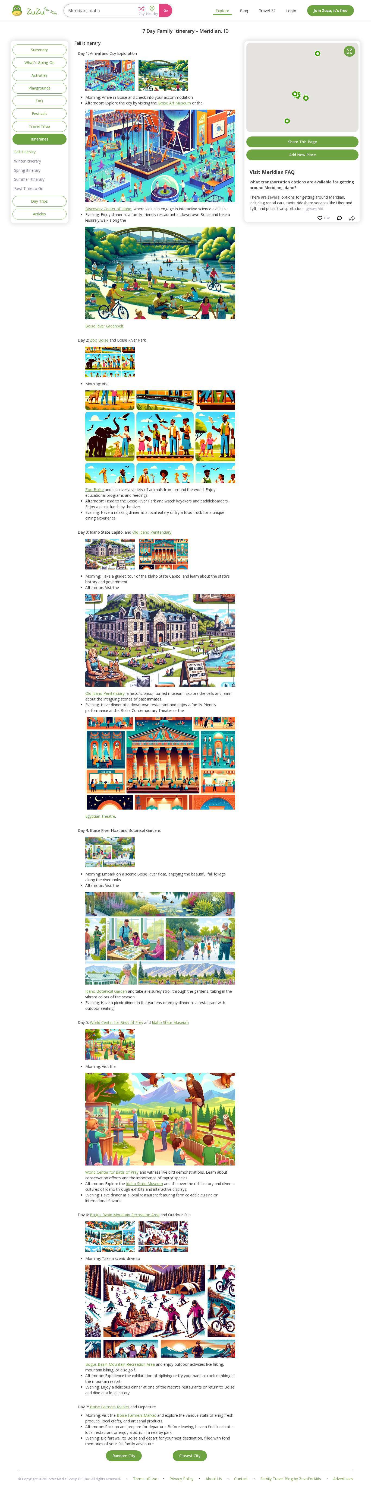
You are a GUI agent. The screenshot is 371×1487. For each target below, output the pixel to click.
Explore (222, 10)
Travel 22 (267, 10)
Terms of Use (145, 1479)
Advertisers (343, 1479)
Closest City (189, 1455)
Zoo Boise (99, 340)
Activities (40, 75)
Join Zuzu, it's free (330, 10)
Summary (39, 49)
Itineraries (39, 139)
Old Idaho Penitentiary (151, 532)
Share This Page (302, 141)
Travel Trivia (39, 126)
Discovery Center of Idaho (108, 208)
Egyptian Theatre (100, 816)
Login (291, 10)
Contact (241, 1479)
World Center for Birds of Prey (116, 1022)
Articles (39, 213)
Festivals (39, 113)
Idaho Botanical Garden (106, 991)
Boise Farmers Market (109, 1406)
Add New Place (302, 154)
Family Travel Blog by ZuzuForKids (290, 1479)
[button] (141, 10)
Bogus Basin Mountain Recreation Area (124, 1214)
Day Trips (39, 201)
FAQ (39, 100)
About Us (214, 1479)
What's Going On (39, 62)
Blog (244, 10)
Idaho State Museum (170, 1022)
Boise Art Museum (174, 103)
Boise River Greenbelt (104, 326)
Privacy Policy (181, 1479)
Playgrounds (40, 88)
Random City (123, 1455)
